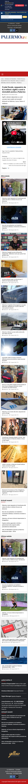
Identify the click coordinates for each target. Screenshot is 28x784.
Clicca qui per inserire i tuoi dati (7, 19)
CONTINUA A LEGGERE (14, 147)
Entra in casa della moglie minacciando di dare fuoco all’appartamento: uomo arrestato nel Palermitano (14, 386)
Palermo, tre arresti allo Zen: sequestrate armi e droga (13, 412)
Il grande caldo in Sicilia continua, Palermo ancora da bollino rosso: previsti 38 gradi (13, 359)
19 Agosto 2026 (15, 642)
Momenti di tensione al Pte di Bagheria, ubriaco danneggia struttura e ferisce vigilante (13, 491)
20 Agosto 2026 (13, 202)
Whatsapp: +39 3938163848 (14, 27)
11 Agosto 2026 (13, 362)
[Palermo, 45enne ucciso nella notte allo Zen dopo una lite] (14, 321)
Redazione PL (6, 94)
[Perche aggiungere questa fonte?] (26, 5)
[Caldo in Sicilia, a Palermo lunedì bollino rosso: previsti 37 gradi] (14, 454)
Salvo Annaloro (6, 615)
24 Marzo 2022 (14, 94)
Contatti (18, 23)
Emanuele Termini (6, 642)
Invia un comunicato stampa (14, 25)
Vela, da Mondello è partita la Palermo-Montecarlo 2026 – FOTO (13, 530)
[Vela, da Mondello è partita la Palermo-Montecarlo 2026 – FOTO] (14, 655)
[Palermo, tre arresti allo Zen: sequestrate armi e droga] (14, 401)
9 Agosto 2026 (13, 467)
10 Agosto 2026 (13, 442)
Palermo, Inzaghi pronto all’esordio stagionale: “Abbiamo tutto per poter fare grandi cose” (14, 253)
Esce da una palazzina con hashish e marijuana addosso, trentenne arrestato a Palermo (14, 226)
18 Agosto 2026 (14, 668)
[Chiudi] (3, 5)
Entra (25, 17)
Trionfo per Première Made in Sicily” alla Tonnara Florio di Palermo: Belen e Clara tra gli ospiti (13, 439)
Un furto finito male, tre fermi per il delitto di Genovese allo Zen (12, 280)
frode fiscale (8, 151)
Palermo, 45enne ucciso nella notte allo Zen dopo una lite (13, 332)
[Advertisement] (14, 57)
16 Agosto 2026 (13, 257)
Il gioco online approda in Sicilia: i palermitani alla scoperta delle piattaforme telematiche (11, 524)
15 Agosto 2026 (13, 309)
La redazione (11, 23)
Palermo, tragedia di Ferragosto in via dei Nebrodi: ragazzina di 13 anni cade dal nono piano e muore (14, 306)
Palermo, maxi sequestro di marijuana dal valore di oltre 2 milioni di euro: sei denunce (14, 199)
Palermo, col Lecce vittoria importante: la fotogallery (14, 519)
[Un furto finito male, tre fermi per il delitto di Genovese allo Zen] (14, 268)
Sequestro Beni (6, 152)
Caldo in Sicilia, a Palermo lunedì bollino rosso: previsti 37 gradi (13, 465)
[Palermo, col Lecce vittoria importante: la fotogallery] (14, 602)
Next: (14, 163)
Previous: (13, 158)
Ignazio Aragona (16, 696)
